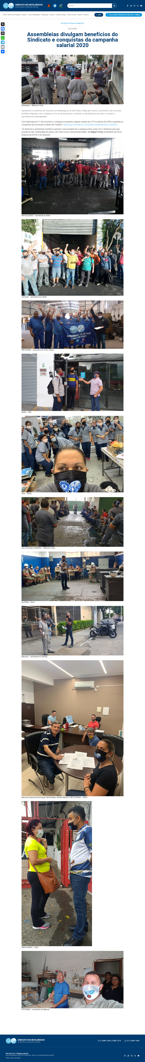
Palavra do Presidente (14, 15)
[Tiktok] (131, 6)
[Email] (2, 47)
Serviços (52, 15)
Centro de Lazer (71, 15)
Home (4, 15)
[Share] (2, 51)
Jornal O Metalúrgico (34, 15)
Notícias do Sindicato (76, 23)
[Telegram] (2, 42)
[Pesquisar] (114, 6)
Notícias (24, 15)
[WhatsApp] (2, 38)
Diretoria (86, 15)
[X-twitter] (138, 6)
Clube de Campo (61, 15)
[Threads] (2, 33)
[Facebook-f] (127, 6)
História (80, 15)
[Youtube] (141, 6)
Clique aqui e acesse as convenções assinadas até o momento (90, 124)
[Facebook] (2, 29)
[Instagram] (134, 6)
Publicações (44, 15)
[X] (2, 24)
